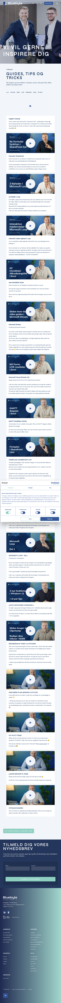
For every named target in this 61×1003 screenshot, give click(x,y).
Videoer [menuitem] (5, 959)
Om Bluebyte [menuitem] (33, 956)
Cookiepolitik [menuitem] (6, 989)
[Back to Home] (12, 3)
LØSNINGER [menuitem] (33, 929)
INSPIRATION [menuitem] (6, 953)
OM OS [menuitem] (32, 953)
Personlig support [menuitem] (7, 935)
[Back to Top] (5, 995)
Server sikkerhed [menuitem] (34, 937)
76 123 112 (10, 906)
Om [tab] (50, 487)
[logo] (10, 898)
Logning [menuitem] (32, 932)
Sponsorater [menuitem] (33, 971)
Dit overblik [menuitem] (6, 942)
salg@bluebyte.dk (19, 904)
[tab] (8, 92)
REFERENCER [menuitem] (6, 975)
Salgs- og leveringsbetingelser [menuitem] (18, 989)
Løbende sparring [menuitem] (7, 939)
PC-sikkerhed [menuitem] (33, 939)
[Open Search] (41, 3)
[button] (30, 106)
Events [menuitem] (5, 956)
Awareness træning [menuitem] (35, 935)
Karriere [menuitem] (32, 961)
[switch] (23, 512)
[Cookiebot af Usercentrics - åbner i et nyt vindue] (52, 483)
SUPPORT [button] (49, 3)
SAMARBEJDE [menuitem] (6, 929)
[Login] (37, 3)
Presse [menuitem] (32, 966)
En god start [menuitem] (6, 932)
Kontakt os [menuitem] (33, 968)
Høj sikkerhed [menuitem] (6, 937)
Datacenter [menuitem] (33, 947)
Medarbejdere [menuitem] (34, 959)
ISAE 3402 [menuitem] (33, 963)
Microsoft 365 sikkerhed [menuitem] (36, 942)
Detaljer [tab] (30, 487)
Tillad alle (49, 519)
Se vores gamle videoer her (18, 831)
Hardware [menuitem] (33, 949)
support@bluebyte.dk (8, 904)
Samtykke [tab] (10, 487)
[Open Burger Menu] (57, 3)
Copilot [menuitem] (5, 961)
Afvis (30, 519)
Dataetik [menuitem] (30, 989)
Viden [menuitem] (4, 963)
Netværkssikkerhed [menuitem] (35, 944)
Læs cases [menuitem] (6, 978)
